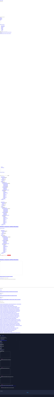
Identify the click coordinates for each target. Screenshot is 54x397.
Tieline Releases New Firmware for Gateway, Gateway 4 (5, 33)
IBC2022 (4, 223)
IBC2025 (4, 193)
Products (2, 206)
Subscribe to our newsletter (3, 340)
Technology (2, 179)
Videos (3, 232)
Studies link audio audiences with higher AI (6, 359)
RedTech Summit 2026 (4, 182)
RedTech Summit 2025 (5, 209)
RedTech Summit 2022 (5, 186)
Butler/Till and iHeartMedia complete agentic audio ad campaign (10, 299)
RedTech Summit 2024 (5, 238)
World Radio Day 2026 (5, 246)
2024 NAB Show (5, 249)
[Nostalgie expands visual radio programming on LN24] (5, 383)
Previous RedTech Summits (5, 183)
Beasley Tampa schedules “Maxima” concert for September (7, 387)
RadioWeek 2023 (5, 189)
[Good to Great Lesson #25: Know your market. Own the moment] (5, 366)
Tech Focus (3, 180)
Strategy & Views (3, 177)
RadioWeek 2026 (4, 212)
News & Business (3, 176)
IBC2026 (4, 191)
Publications (2, 199)
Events (3, 190)
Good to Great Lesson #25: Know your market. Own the (8, 295)
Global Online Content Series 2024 (5, 215)
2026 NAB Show (5, 217)
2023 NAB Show (5, 197)
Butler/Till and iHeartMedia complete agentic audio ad (7, 376)
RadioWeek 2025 (5, 241)
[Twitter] (27, 392)
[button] (27, 200)
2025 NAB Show (5, 194)
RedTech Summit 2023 (5, 185)
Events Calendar (3, 252)
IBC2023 (4, 196)
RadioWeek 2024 (5, 188)
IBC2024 (4, 220)
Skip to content (1, 0)
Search (0, 31)
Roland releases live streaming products (6, 276)
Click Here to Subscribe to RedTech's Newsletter (9, 226)
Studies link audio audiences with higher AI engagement (9, 291)
